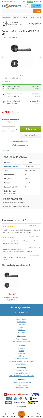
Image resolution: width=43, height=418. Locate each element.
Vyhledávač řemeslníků (21, 373)
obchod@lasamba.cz (21, 307)
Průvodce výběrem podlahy (21, 382)
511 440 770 (21, 312)
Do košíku (31, 129)
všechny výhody (34, 24)
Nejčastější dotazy (21, 364)
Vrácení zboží (21, 353)
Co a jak (30, 416)
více (25, 2)
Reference (21, 330)
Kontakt (38, 416)
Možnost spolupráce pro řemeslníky (21, 376)
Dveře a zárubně (22, 385)
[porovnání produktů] (26, 6)
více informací (6, 81)
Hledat (37, 11)
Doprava (21, 348)
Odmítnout (37, 2)
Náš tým (22, 324)
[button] (20, 75)
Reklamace (21, 356)
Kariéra (21, 327)
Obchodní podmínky (21, 359)
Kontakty (21, 332)
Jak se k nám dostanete (21, 341)
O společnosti (21, 322)
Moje (13, 416)
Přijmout (30, 2)
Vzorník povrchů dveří (21, 387)
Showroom (4, 416)
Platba (21, 351)
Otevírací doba (21, 339)
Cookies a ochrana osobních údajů (21, 361)
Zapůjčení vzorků (21, 370)
